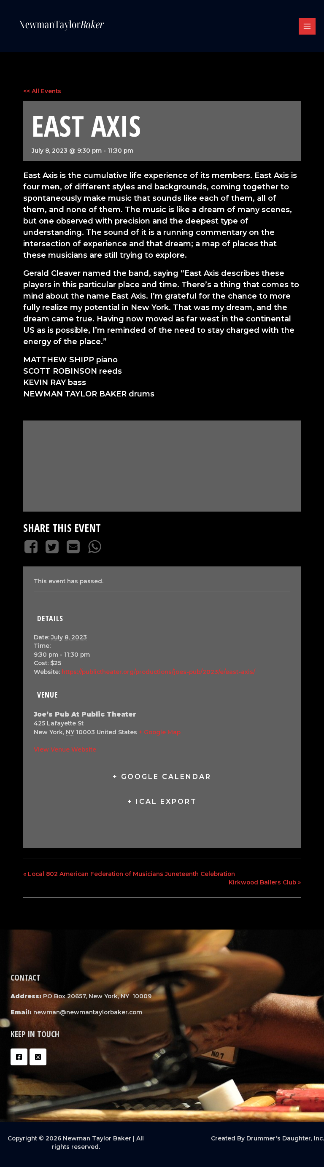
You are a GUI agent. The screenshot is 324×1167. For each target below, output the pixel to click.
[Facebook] (32, 546)
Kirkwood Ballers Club (265, 882)
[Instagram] (38, 1056)
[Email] (73, 546)
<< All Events (42, 91)
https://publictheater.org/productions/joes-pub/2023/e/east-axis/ (158, 671)
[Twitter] (51, 546)
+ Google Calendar (162, 777)
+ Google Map (160, 732)
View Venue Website (65, 749)
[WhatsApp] (94, 546)
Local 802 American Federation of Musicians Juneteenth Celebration (129, 874)
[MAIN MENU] (307, 26)
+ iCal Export (162, 802)
